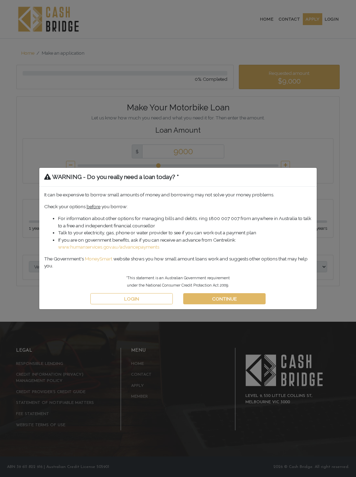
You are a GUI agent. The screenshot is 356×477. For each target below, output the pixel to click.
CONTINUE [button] (224, 299)
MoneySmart (98, 258)
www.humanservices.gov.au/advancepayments (108, 247)
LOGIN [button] (131, 299)
